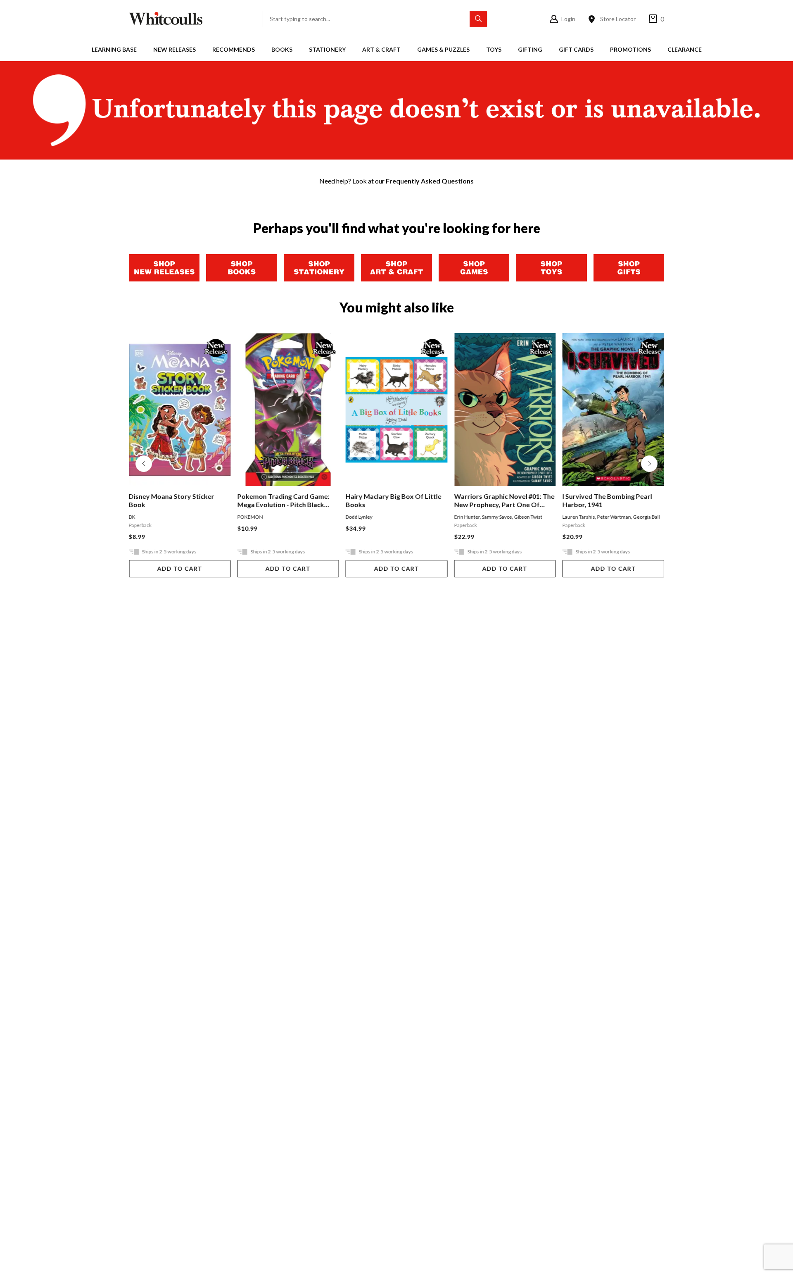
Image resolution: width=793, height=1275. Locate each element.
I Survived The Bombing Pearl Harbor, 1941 (607, 500)
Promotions (630, 49)
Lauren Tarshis (579, 517)
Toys (493, 49)
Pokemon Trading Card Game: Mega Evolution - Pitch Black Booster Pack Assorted (283, 500)
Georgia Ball (646, 517)
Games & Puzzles (443, 49)
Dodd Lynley (359, 517)
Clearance (684, 49)
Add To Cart (179, 568)
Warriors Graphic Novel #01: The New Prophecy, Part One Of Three (504, 500)
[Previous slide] (143, 463)
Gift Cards (576, 49)
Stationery (327, 49)
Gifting (530, 49)
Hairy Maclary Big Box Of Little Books (394, 500)
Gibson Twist (528, 517)
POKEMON (250, 517)
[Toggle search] (478, 19)
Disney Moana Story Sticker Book (171, 500)
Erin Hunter (467, 517)
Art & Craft (381, 49)
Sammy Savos (497, 517)
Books (281, 49)
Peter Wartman (614, 517)
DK (132, 517)
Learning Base (114, 49)
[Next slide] (649, 463)
